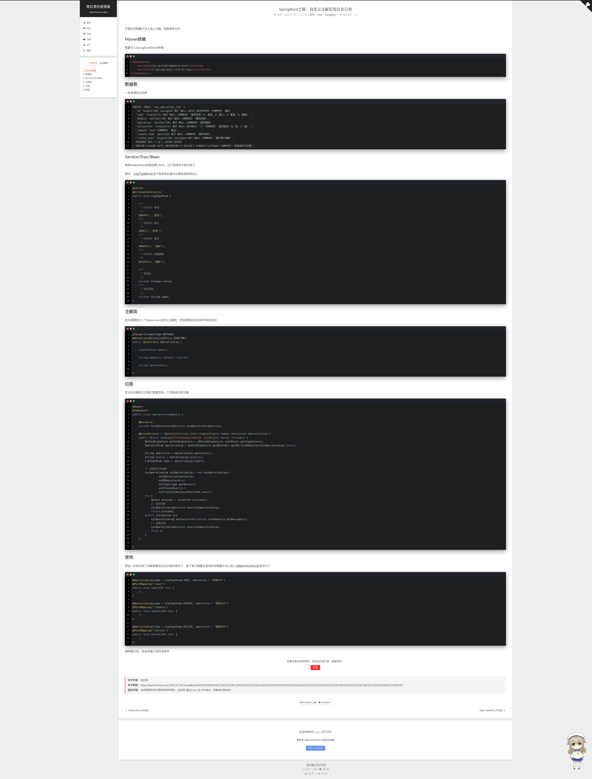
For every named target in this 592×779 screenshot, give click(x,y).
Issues (318, 732)
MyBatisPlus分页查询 (138, 710)
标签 (89, 28)
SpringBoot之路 (309, 703)
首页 (89, 23)
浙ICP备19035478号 (316, 765)
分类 (89, 34)
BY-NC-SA (194, 690)
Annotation (325, 703)
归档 (89, 40)
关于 (89, 45)
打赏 (315, 667)
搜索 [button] (89, 51)
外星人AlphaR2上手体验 (491, 710)
